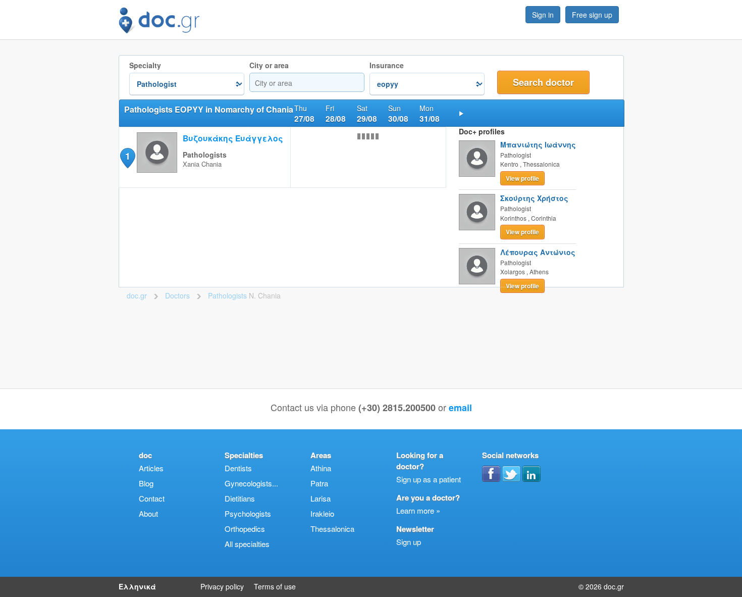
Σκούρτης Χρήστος (534, 198)
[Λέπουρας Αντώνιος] (477, 266)
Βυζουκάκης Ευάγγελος (233, 138)
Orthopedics (245, 528)
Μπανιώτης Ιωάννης (538, 144)
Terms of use (275, 586)
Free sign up (592, 15)
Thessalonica (332, 528)
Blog (146, 483)
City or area (269, 65)
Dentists (238, 468)
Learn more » (418, 510)
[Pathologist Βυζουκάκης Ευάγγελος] (157, 169)
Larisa (320, 498)
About (148, 513)
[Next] (461, 113)
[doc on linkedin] (531, 474)
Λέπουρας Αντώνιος (537, 252)
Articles (151, 468)
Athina (320, 468)
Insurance (386, 65)
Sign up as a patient (428, 479)
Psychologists (248, 513)
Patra (319, 483)
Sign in (543, 15)
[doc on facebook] (491, 474)
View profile (522, 178)
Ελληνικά (137, 586)
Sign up (408, 541)
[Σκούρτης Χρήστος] (477, 212)
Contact (152, 498)
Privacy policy (222, 586)
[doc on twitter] (511, 474)
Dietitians (240, 498)
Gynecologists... (251, 483)
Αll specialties (247, 543)
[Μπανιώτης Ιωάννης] (477, 158)
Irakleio (322, 513)
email (460, 407)
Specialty (145, 65)
